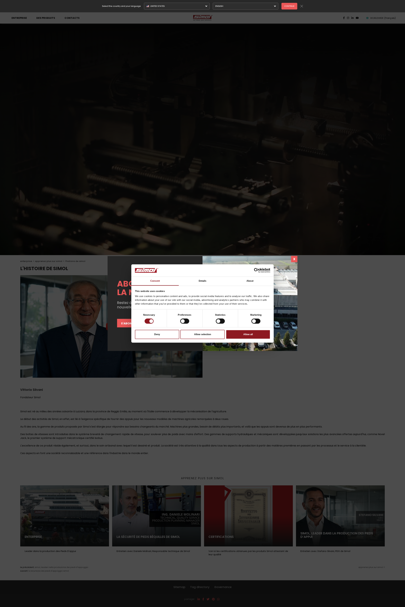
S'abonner (129, 323)
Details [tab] (202, 280)
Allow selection (202, 334)
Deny (157, 334)
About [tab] (249, 280)
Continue (289, 6)
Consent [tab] (155, 280)
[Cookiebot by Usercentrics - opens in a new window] (256, 270)
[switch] (184, 321)
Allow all (248, 334)
